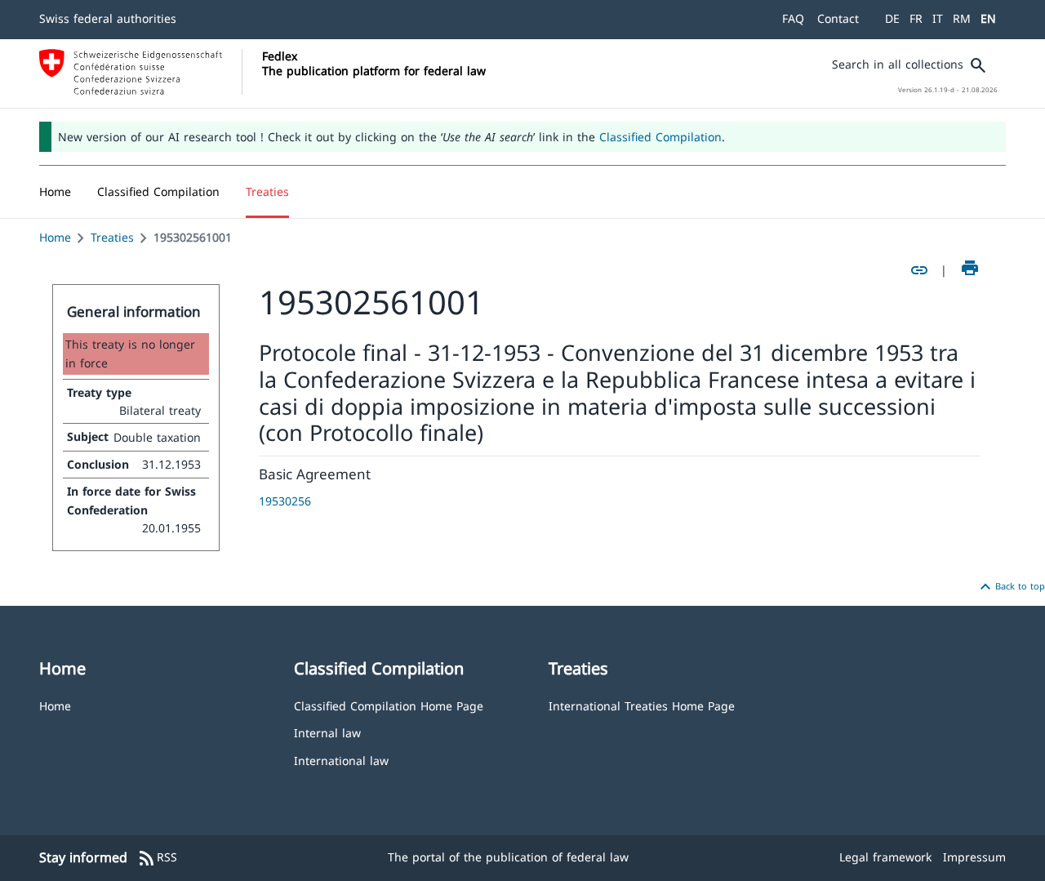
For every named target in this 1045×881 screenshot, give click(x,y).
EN (988, 18)
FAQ (793, 18)
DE (892, 18)
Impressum (974, 857)
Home (55, 237)
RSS (157, 858)
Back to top (1010, 587)
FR (916, 18)
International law (341, 760)
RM (962, 18)
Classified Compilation (660, 137)
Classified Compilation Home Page (388, 705)
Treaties (112, 237)
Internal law (327, 732)
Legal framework (885, 857)
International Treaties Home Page (642, 705)
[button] (158, 192)
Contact (838, 18)
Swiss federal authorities (107, 18)
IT (937, 18)
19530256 (285, 501)
